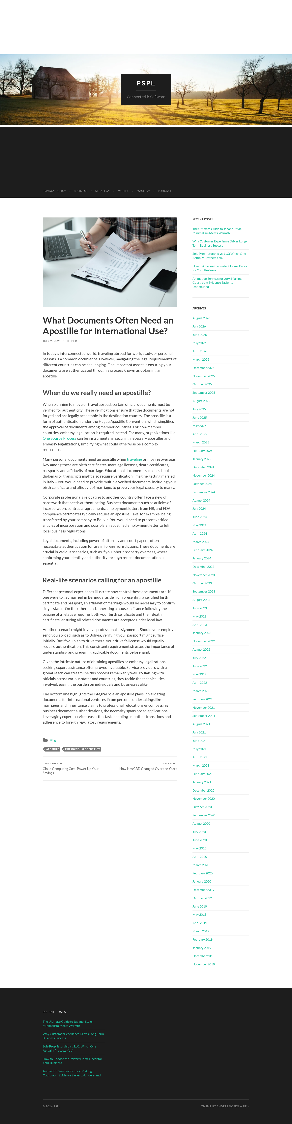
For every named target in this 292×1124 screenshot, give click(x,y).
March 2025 (200, 442)
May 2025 (199, 425)
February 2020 (202, 873)
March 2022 (200, 691)
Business (80, 190)
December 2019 (203, 889)
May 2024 (199, 525)
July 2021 (199, 732)
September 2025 (203, 392)
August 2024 (201, 500)
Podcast (164, 190)
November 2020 (203, 798)
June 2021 (199, 740)
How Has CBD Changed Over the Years (148, 766)
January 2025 (201, 459)
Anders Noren (228, 1106)
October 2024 (202, 483)
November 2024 (203, 475)
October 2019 (202, 898)
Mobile (123, 190)
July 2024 (199, 508)
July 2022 (199, 658)
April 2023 (199, 624)
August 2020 (201, 823)
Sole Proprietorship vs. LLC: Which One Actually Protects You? (219, 255)
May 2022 (199, 674)
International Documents (82, 749)
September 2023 (203, 591)
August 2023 (201, 599)
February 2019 (202, 939)
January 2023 (201, 633)
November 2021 (203, 707)
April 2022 (199, 682)
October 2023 (202, 583)
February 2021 (202, 774)
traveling (134, 459)
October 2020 (202, 807)
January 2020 (201, 881)
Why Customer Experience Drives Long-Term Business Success (219, 243)
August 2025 (201, 401)
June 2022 (199, 666)
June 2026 (199, 334)
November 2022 (203, 641)
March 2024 (200, 542)
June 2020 (199, 840)
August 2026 (201, 318)
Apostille (52, 749)
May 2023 (199, 616)
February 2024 (202, 550)
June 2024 (199, 517)
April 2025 (199, 434)
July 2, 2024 (52, 341)
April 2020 (199, 856)
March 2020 (200, 865)
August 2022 (201, 649)
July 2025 (199, 409)
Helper (71, 341)
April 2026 (199, 351)
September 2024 (203, 492)
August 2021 (201, 724)
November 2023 (203, 575)
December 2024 (203, 467)
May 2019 (199, 914)
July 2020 (199, 832)
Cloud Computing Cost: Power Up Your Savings (71, 768)
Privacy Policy (54, 190)
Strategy (102, 190)
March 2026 (200, 359)
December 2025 (203, 368)
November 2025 (203, 376)
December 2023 (203, 566)
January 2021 (201, 782)
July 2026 (199, 326)
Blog (53, 740)
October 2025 (202, 384)
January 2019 (201, 948)
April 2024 (199, 533)
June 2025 (199, 417)
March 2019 (200, 931)
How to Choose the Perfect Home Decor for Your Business (219, 268)
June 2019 (199, 906)
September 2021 (203, 715)
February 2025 (202, 450)
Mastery (143, 190)
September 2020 (203, 815)
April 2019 (199, 923)
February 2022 (202, 699)
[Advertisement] (146, 154)
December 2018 (203, 956)
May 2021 (199, 749)
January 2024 (201, 558)
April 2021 (199, 757)
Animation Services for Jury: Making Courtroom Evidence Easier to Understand (217, 283)
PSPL (146, 83)
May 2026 (199, 343)
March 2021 (200, 765)
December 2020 (203, 790)
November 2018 (203, 964)
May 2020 (199, 848)
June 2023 (199, 608)
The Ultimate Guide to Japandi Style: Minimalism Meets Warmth (217, 231)
